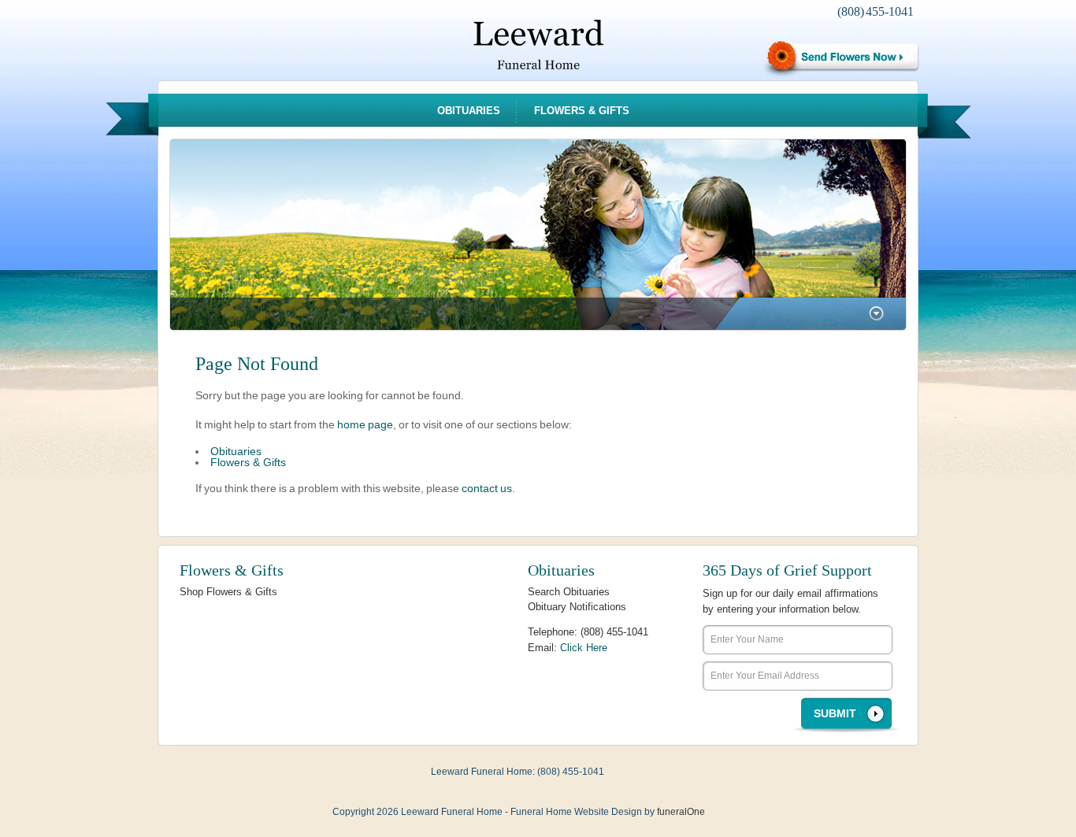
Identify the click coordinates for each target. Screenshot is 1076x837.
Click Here (583, 648)
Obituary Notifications (577, 607)
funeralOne (681, 811)
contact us (487, 488)
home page (365, 424)
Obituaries (468, 111)
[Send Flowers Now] (840, 58)
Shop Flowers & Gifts (228, 592)
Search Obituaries (569, 592)
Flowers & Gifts (581, 111)
